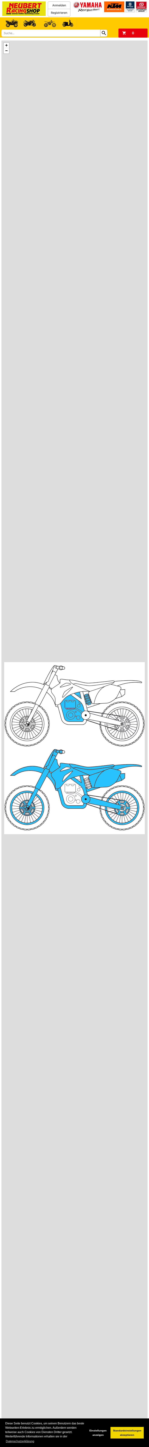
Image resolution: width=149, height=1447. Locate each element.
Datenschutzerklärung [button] (20, 1441)
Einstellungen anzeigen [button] (98, 1432)
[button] (6, 45)
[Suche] (103, 33)
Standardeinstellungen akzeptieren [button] (127, 1432)
